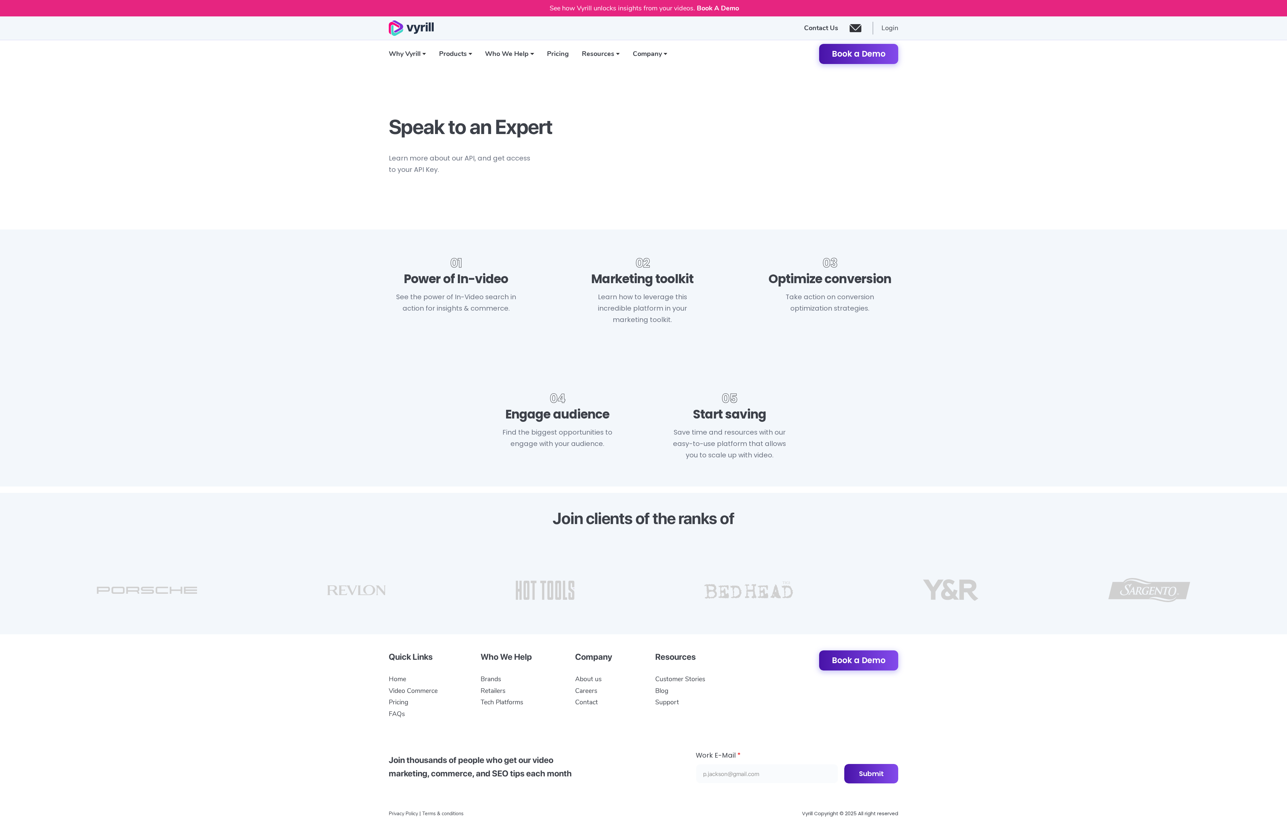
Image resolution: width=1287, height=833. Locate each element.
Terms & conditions (443, 813)
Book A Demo (718, 8)
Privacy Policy (403, 813)
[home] (411, 28)
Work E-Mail (718, 755)
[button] (407, 54)
